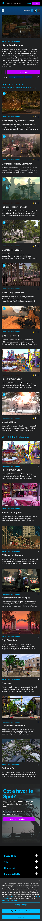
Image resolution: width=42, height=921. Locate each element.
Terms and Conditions (9, 900)
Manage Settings (21, 905)
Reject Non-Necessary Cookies (21, 911)
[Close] (39, 880)
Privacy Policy (9, 896)
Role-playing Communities (11, 41)
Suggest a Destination (19, 819)
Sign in (29, 3)
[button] (12, 3)
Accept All (21, 917)
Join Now (24, 72)
